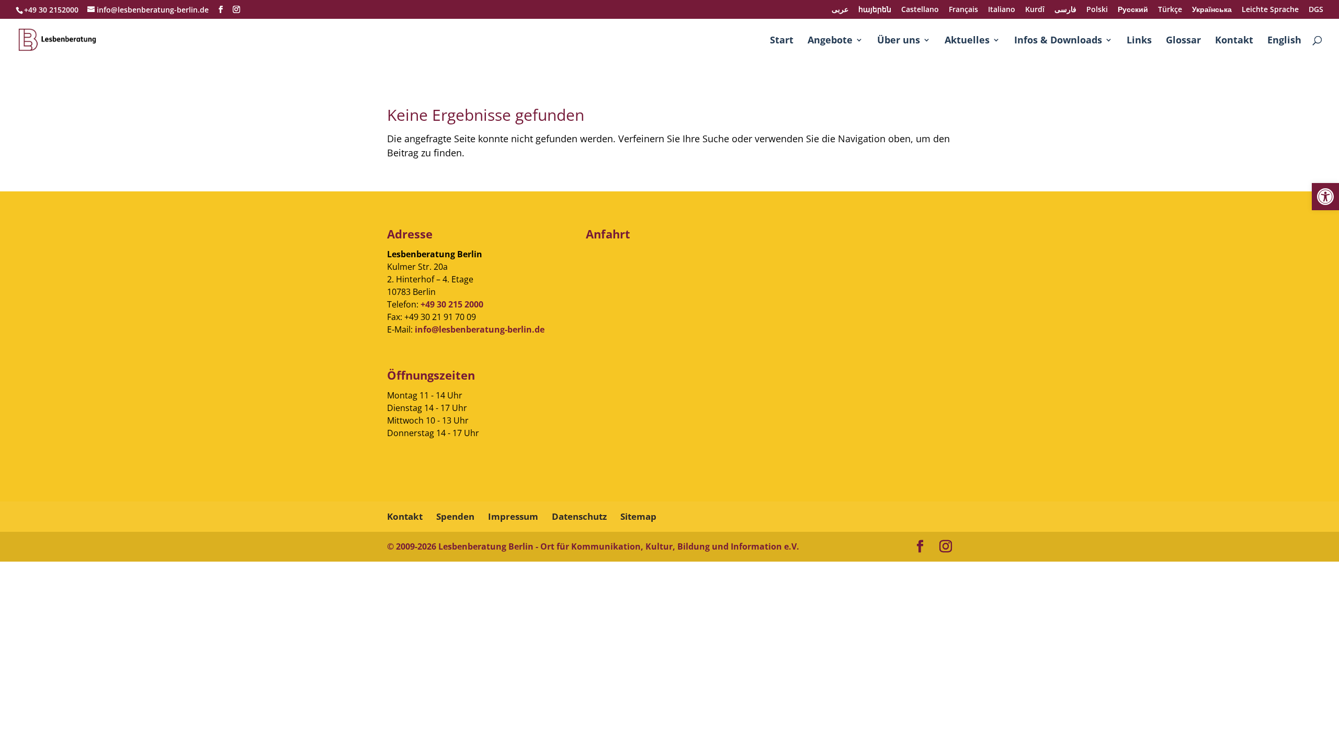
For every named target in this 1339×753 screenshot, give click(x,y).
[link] (1325, 196)
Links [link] (1139, 41)
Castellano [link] (920, 10)
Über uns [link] (898, 41)
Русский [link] (1133, 10)
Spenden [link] (455, 516)
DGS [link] (1316, 10)
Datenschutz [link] (579, 516)
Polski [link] (1097, 10)
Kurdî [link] (1035, 10)
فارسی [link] (1065, 10)
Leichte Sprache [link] (1270, 10)
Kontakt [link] (1234, 41)
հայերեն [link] (874, 10)
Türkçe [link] (1170, 10)
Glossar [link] (1183, 41)
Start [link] (781, 41)
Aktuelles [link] (967, 41)
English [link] (1284, 41)
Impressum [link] (513, 516)
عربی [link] (840, 10)
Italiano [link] (1001, 10)
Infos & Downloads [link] (1058, 41)
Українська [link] (1212, 10)
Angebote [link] (830, 41)
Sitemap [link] (638, 516)
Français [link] (963, 10)
